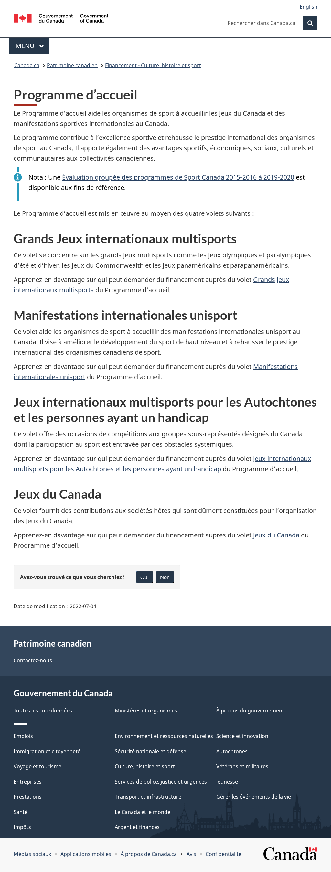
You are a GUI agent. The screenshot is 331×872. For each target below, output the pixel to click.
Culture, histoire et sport (145, 766)
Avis (191, 853)
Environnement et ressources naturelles (164, 736)
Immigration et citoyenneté (47, 751)
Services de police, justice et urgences (161, 781)
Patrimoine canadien (72, 65)
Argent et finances (137, 827)
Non (165, 577)
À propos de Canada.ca (149, 853)
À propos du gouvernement (250, 710)
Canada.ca (26, 65)
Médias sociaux (32, 853)
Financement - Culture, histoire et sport (153, 65)
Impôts (22, 827)
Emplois (23, 736)
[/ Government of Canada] (61, 19)
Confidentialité (223, 853)
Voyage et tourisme (37, 766)
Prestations (28, 796)
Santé (20, 811)
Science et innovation (242, 736)
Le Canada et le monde (142, 811)
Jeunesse (227, 781)
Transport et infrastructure (148, 796)
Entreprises (28, 781)
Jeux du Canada (276, 535)
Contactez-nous (33, 660)
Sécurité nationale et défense (150, 751)
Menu (32, 45)
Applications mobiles (85, 853)
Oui (144, 577)
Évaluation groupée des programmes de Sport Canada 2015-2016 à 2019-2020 (178, 177)
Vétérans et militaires (242, 766)
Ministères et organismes (146, 710)
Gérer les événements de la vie (253, 796)
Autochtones (232, 751)
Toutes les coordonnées (43, 710)
